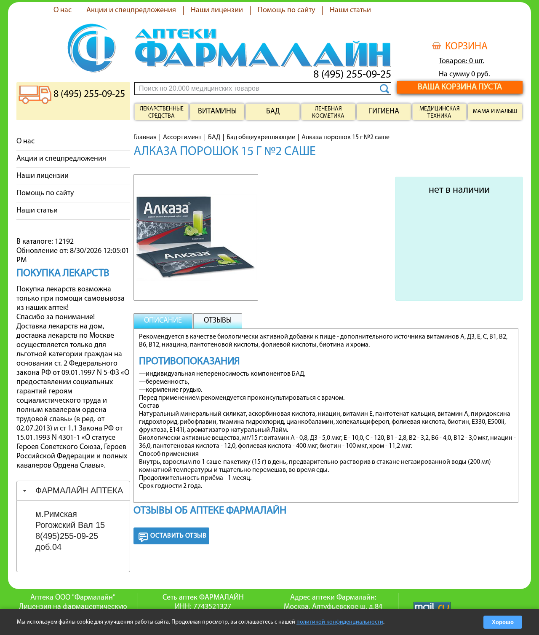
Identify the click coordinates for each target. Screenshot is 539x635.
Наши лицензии (217, 10)
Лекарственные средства (162, 112)
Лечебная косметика (328, 112)
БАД (273, 112)
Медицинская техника (439, 112)
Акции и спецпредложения (131, 10)
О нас (62, 10)
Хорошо (503, 622)
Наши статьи (350, 10)
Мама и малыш (495, 111)
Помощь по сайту (286, 10)
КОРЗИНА (466, 47)
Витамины (217, 112)
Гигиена (384, 112)
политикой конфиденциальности (339, 622)
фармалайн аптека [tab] (79, 490)
